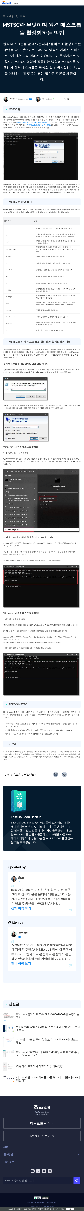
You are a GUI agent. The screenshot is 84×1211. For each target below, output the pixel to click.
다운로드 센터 (40, 1123)
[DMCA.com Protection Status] (45, 1198)
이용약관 (48, 1202)
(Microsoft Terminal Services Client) (33, 122)
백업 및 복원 (17, 16)
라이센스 (41, 1202)
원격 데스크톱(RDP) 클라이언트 (38, 125)
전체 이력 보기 (21, 908)
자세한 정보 (60, 1209)
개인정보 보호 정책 (32, 1202)
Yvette (12, 99)
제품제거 (54, 1202)
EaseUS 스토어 (40, 1136)
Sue (43, 99)
